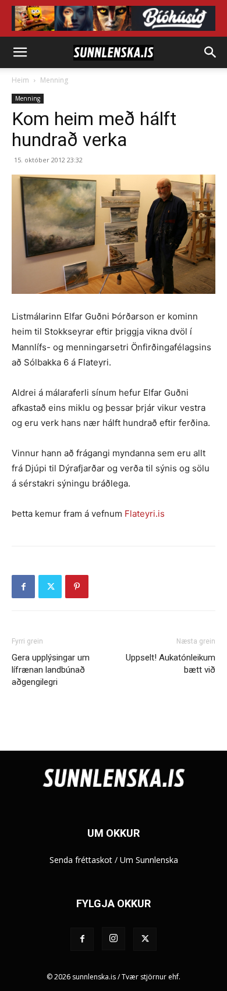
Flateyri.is (145, 513)
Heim (20, 80)
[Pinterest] (76, 586)
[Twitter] (50, 586)
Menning (54, 80)
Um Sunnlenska (149, 859)
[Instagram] (113, 938)
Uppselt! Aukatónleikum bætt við (170, 663)
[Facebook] (23, 586)
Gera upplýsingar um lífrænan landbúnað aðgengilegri (51, 669)
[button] (19, 52)
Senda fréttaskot (80, 859)
